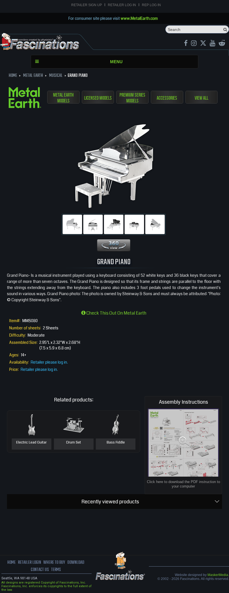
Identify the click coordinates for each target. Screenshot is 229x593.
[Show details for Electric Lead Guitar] (31, 424)
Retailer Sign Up (86, 5)
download (75, 562)
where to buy (54, 562)
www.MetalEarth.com (139, 18)
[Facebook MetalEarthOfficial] (186, 43)
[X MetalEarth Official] (203, 43)
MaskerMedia (217, 575)
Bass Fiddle (116, 442)
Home (11, 562)
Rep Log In (151, 5)
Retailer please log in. (49, 362)
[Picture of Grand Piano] (72, 224)
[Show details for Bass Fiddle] (115, 424)
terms (56, 570)
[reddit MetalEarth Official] (222, 43)
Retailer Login (29, 562)
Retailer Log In (122, 5)
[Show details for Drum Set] (74, 424)
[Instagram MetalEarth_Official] (194, 43)
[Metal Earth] (24, 98)
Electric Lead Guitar (31, 442)
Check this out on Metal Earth (115, 313)
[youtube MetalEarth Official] (212, 43)
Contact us (40, 570)
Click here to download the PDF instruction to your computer (183, 484)
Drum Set (73, 442)
